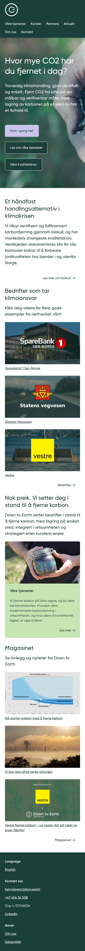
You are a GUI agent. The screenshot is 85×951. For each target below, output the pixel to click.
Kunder (36, 24)
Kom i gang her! (22, 131)
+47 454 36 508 (16, 897)
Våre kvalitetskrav (23, 164)
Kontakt (27, 32)
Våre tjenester (15, 24)
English (10, 870)
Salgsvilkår (13, 942)
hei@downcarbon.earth (22, 889)
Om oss (10, 32)
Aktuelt (69, 24)
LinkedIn (11, 914)
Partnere (52, 24)
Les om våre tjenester (26, 148)
